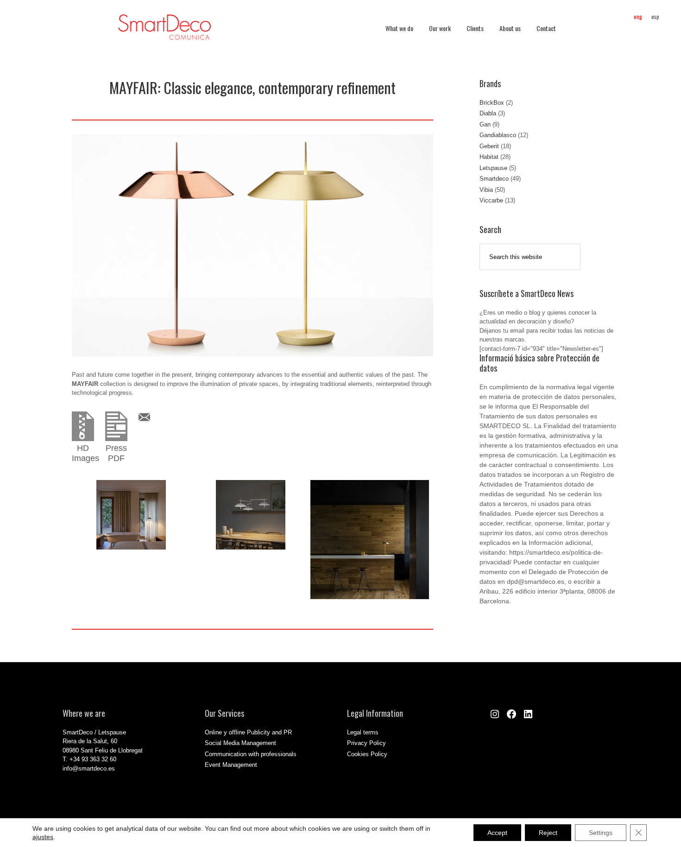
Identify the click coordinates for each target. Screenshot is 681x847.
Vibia (486, 189)
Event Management (231, 764)
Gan (485, 124)
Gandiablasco (497, 135)
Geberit (489, 146)
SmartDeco (164, 32)
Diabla (487, 113)
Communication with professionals (250, 754)
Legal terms (362, 732)
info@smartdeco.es (89, 768)
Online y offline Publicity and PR (248, 732)
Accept (497, 832)
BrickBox (491, 102)
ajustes (42, 837)
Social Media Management (240, 743)
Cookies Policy (367, 754)
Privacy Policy (366, 743)
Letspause (493, 167)
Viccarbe (491, 200)
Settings (600, 832)
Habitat (488, 156)
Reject (548, 832)
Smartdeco (494, 178)
